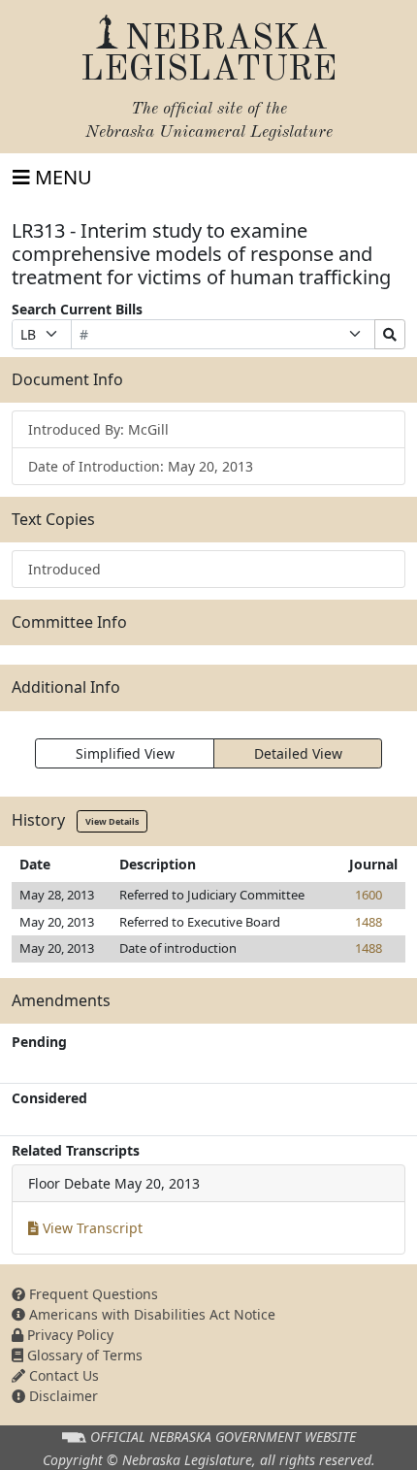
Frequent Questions (91, 1294)
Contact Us (62, 1375)
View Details (112, 821)
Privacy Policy (68, 1334)
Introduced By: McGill (98, 429)
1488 (368, 922)
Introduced (64, 569)
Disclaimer (61, 1396)
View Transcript (91, 1228)
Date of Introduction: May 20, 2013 (140, 466)
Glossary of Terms (83, 1355)
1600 (368, 894)
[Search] (389, 334)
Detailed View (298, 753)
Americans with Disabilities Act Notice (150, 1314)
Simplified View (125, 753)
